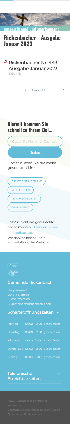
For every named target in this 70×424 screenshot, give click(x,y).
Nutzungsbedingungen (37, 409)
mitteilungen (20, 190)
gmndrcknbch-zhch (31, 304)
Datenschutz (15, 409)
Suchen (35, 152)
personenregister (24, 198)
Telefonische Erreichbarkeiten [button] (24, 376)
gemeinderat (20, 207)
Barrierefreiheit (33, 414)
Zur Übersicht (35, 90)
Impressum (14, 405)
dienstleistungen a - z (26, 181)
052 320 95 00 (20, 299)
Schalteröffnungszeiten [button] (31, 312)
